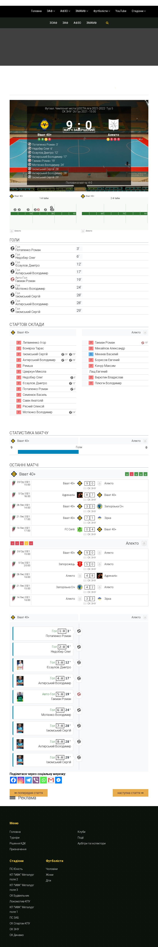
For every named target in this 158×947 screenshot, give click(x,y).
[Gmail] (51, 780)
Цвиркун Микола (34, 371)
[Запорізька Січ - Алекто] (79, 589)
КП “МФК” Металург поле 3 (22, 887)
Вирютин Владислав (109, 377)
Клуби (81, 831)
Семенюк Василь (35, 395)
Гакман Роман (25, 281)
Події (81, 837)
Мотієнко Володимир (30, 288)
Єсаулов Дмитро (27, 265)
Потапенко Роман (28, 250)
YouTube (120, 11)
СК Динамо (17, 935)
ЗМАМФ (81, 11)
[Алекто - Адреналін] (79, 577)
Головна (36, 11)
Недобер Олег (25, 258)
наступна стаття (129, 793)
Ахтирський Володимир (31, 273)
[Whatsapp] (43, 780)
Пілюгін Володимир (108, 383)
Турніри (14, 837)
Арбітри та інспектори (92, 843)
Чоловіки (52, 868)
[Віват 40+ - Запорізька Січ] (79, 508)
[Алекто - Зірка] (79, 600)
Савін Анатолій (33, 400)
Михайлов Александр (110, 348)
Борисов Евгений (107, 360)
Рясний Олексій (33, 406)
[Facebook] (13, 780)
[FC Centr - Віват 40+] (79, 531)
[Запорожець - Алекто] (79, 566)
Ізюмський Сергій (27, 296)
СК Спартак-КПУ (20, 923)
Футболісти (100, 11)
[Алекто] (113, 128)
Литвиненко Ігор (34, 342)
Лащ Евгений (98, 371)
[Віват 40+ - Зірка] (79, 519)
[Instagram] (21, 780)
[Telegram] (28, 780)
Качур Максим (105, 366)
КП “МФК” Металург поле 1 (22, 909)
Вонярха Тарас (33, 348)
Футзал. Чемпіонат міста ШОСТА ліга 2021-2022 (75, 108)
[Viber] (36, 780)
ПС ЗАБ (14, 917)
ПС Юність (16, 868)
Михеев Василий (106, 354)
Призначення (18, 849)
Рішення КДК (18, 843)
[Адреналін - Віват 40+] (79, 496)
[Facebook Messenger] (58, 780)
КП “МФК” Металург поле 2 (22, 877)
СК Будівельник (19, 895)
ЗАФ (50, 11)
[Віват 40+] (44, 128)
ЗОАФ (53, 22)
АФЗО (64, 11)
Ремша (28, 366)
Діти (48, 880)
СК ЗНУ (66, 111)
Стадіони (138, 11)
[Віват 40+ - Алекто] (79, 485)
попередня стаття (30, 793)
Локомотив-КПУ (20, 901)
